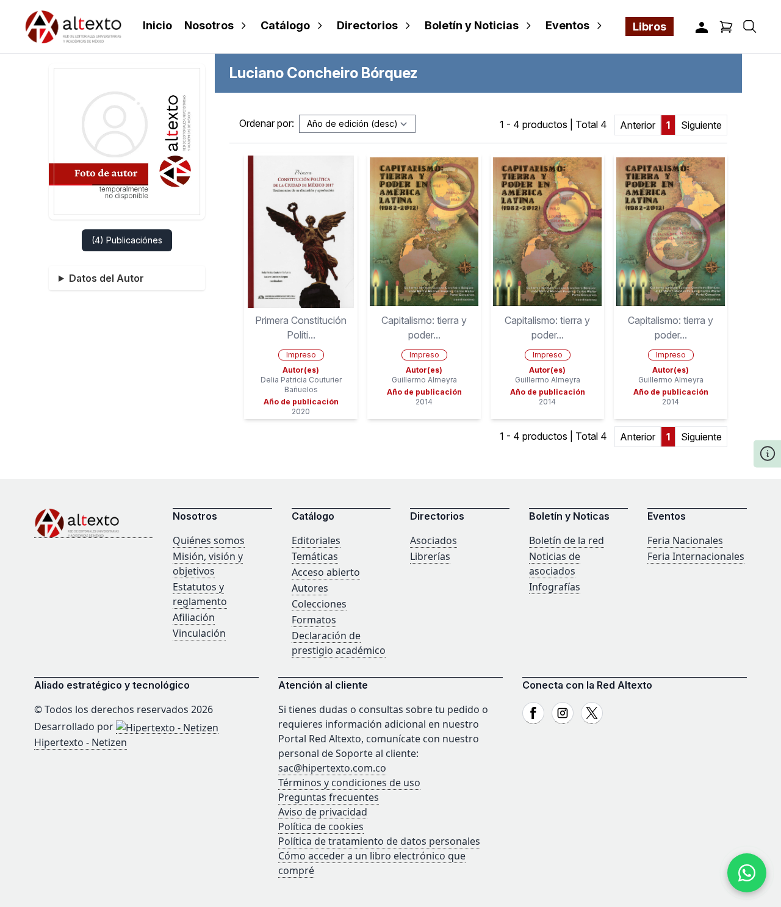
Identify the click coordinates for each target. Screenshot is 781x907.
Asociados (433, 540)
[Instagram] (563, 713)
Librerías (430, 556)
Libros (649, 26)
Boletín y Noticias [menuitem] (472, 25)
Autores (310, 588)
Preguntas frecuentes (328, 797)
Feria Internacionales (695, 556)
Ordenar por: (266, 123)
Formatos (314, 619)
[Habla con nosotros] (746, 872)
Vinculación (199, 633)
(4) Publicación (127, 240)
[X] (592, 713)
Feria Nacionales (685, 540)
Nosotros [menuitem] (209, 25)
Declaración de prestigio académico (339, 643)
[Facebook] (533, 713)
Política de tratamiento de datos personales (379, 841)
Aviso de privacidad (322, 812)
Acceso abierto (326, 572)
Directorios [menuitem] (367, 25)
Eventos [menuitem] (567, 25)
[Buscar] (750, 26)
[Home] (93, 523)
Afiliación (194, 617)
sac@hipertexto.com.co (332, 768)
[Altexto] (73, 26)
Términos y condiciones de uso (349, 782)
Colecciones (319, 604)
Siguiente (701, 125)
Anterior (637, 125)
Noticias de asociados (554, 564)
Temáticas (315, 556)
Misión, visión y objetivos (208, 564)
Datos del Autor (106, 278)
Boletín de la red (566, 540)
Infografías (554, 586)
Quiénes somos (209, 540)
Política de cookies (321, 826)
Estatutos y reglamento (200, 594)
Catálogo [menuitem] (285, 25)
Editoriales (316, 540)
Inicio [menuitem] (157, 25)
